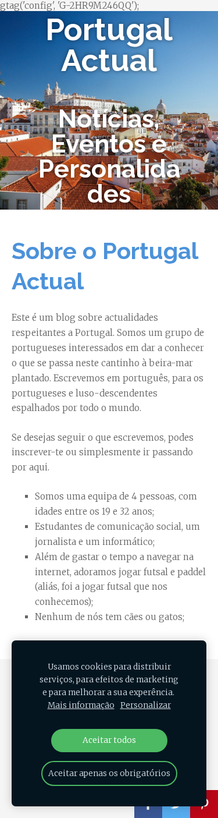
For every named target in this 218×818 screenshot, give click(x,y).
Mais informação (81, 705)
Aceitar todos (109, 740)
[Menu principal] (19, 110)
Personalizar (145, 705)
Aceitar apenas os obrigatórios (109, 773)
